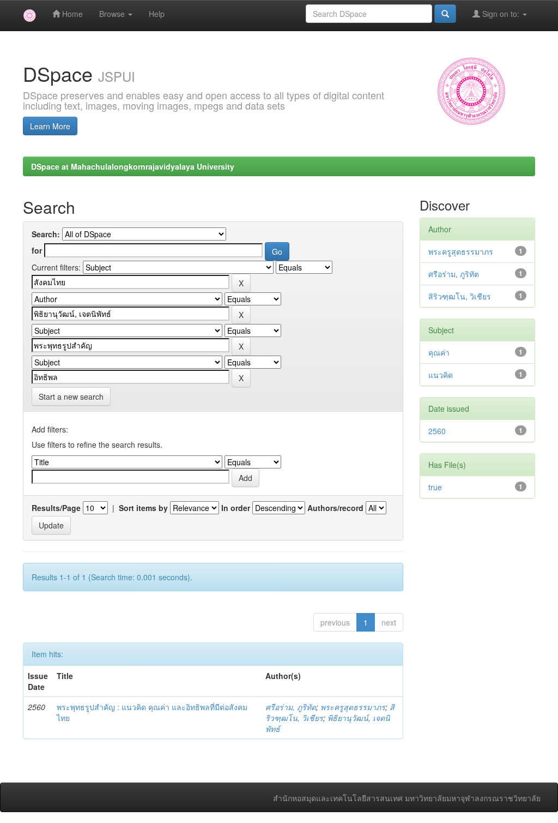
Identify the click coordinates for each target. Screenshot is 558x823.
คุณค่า (439, 352)
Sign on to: (500, 13)
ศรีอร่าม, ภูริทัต (290, 706)
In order (235, 507)
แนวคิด (440, 374)
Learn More (50, 126)
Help (157, 13)
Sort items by (143, 507)
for (37, 250)
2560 (437, 430)
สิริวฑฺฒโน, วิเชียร (459, 296)
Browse (113, 13)
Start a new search (71, 396)
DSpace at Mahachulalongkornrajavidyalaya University (132, 166)
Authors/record (335, 507)
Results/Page (56, 507)
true (435, 487)
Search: (46, 234)
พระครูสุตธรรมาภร (352, 706)
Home (71, 13)
